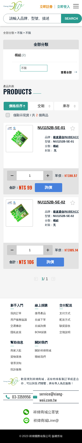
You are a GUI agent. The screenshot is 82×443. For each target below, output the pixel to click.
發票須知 (15, 363)
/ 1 (44, 279)
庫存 (66, 106)
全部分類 (8, 32)
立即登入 (63, 6)
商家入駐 (15, 350)
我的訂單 (15, 313)
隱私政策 (15, 332)
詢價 (48, 187)
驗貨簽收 (64, 325)
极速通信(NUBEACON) (67, 137)
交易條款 (15, 325)
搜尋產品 (40, 313)
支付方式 (64, 313)
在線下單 (40, 319)
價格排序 (16, 106)
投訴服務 (15, 369)
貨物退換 (15, 356)
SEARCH (71, 18)
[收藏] (72, 128)
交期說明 (64, 332)
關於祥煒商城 (43, 350)
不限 (24, 68)
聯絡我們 (40, 356)
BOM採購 (40, 332)
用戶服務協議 (18, 319)
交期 (41, 106)
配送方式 (64, 319)
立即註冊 (46, 6)
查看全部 (66, 72)
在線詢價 (40, 325)
